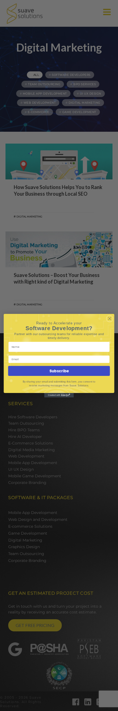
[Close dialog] (109, 318)
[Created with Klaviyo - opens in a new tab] (59, 395)
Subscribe (59, 370)
